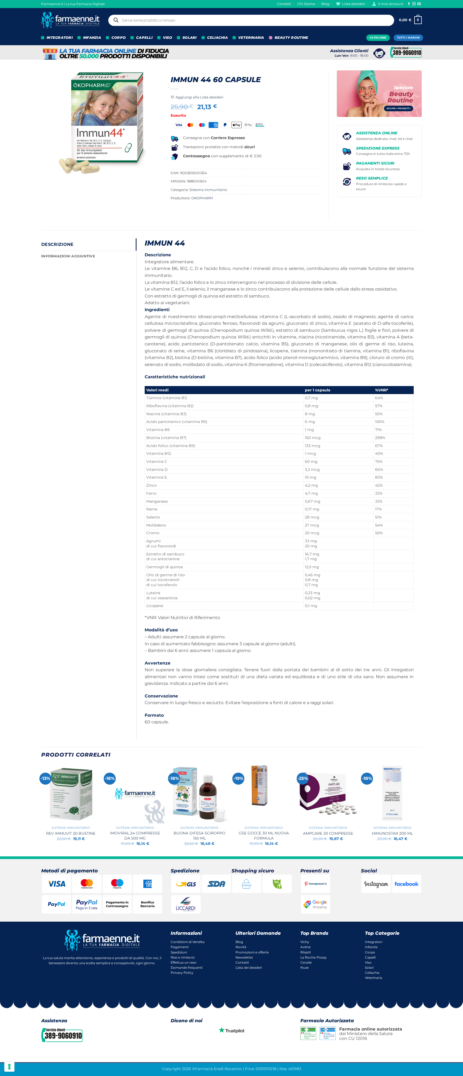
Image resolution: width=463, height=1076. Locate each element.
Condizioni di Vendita (187, 942)
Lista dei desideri (249, 968)
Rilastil (305, 952)
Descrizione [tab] (57, 244)
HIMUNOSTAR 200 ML (392, 833)
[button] (410, 20)
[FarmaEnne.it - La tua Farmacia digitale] (70, 20)
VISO (167, 38)
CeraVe (306, 962)
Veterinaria (373, 978)
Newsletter (244, 957)
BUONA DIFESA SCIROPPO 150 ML (199, 836)
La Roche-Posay (313, 957)
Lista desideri (353, 4)
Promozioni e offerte (252, 952)
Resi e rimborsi (183, 957)
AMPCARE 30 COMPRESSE (328, 833)
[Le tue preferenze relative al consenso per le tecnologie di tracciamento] (9, 1067)
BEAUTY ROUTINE (291, 38)
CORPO (118, 38)
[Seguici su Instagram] (414, 4)
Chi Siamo (306, 4)
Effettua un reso (183, 962)
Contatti (284, 4)
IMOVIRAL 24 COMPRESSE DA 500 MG (135, 836)
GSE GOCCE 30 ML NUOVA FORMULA (264, 836)
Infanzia (371, 947)
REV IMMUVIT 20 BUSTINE (70, 833)
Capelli (370, 957)
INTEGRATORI (60, 38)
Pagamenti (180, 947)
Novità (241, 947)
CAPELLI (144, 38)
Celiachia (372, 973)
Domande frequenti (187, 968)
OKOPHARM (202, 198)
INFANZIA (92, 38)
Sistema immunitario (208, 190)
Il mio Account (390, 4)
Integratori (373, 942)
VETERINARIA (251, 38)
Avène (305, 947)
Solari (369, 968)
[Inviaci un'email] (419, 4)
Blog (325, 4)
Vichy (304, 942)
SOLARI (189, 38)
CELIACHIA (217, 38)
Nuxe (304, 968)
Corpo (370, 952)
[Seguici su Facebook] (408, 4)
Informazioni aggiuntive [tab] (68, 256)
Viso (368, 962)
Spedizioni (179, 952)
